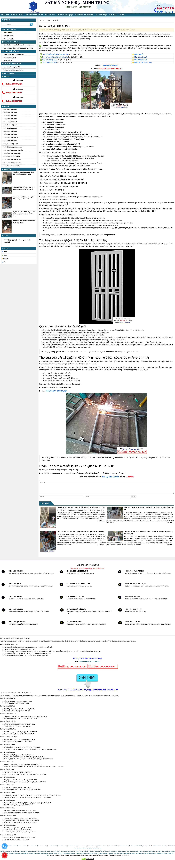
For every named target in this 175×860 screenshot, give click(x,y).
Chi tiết (101, 520)
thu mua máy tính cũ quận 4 (68, 851)
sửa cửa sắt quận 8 (74, 845)
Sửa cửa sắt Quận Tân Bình (11, 156)
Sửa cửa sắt (50, 15)
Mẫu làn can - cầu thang (143, 62)
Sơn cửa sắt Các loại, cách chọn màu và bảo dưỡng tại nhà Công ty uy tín (23, 188)
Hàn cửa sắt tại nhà (49, 60)
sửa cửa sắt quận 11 (106, 845)
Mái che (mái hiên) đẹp (65, 15)
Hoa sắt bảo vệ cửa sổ (34, 15)
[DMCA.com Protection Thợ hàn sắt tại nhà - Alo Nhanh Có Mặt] (87, 858)
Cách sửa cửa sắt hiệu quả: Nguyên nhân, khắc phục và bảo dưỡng (80, 531)
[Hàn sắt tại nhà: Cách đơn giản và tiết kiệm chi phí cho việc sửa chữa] (7, 178)
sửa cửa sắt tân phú (164, 845)
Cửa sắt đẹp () (8, 39)
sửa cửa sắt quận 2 (14, 845)
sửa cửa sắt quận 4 (34, 845)
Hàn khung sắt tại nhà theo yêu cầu (55, 57)
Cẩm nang (112, 15)
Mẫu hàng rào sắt (140, 60)
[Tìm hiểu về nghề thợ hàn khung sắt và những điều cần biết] (7, 226)
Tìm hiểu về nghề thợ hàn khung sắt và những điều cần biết (24, 221)
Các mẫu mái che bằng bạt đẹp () (13, 54)
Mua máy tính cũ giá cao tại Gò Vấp (145, 853)
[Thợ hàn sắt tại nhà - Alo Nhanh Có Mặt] (35, 6)
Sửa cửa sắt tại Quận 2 (10, 112)
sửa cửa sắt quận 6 (54, 845)
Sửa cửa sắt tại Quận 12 (10, 144)
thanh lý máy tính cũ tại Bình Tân (57, 853)
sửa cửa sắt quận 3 (24, 845)
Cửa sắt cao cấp (17, 15)
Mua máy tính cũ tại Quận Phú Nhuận (109, 853)
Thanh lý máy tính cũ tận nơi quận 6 (99, 851)
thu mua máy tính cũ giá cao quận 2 (28, 851)
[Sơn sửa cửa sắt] (106, 90)
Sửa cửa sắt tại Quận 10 (10, 137)
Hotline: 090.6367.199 (14, 101)
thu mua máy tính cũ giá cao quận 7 (117, 851)
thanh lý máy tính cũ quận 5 (82, 851)
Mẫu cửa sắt (138, 54)
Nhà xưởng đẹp (101, 15)
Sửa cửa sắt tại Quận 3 (10, 115)
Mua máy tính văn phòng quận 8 (135, 851)
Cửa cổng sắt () (8, 35)
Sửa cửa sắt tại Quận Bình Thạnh (13, 147)
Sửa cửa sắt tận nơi (49, 62)
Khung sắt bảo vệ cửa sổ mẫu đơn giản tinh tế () (18, 48)
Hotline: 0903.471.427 (14, 84)
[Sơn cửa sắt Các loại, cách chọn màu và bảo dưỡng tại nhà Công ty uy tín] (7, 190)
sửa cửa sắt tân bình (153, 845)
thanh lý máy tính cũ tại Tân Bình (91, 853)
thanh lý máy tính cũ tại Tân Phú (74, 853)
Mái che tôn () (7, 60)
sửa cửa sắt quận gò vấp (85, 848)
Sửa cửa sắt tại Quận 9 (10, 134)
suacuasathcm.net (110, 65)
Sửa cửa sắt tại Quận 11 (10, 140)
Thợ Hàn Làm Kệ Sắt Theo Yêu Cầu (55, 54)
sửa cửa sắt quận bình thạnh (129, 845)
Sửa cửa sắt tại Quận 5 (10, 122)
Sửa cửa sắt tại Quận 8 (10, 131)
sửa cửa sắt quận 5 (44, 845)
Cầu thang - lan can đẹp (84, 15)
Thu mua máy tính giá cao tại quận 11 (18, 853)
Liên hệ (121, 15)
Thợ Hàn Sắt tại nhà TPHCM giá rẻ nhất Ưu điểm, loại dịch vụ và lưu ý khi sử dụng (24, 214)
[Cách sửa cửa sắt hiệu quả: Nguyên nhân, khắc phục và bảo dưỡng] (7, 202)
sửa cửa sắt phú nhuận (142, 845)
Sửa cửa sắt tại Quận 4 (10, 118)
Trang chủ (5, 15)
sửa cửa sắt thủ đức (96, 848)
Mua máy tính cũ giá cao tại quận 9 (152, 851)
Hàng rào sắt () (8, 32)
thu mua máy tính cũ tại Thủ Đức (128, 853)
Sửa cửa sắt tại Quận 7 (10, 128)
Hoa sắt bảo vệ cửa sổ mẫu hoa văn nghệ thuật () (18, 45)
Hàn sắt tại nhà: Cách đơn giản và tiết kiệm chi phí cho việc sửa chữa (81, 507)
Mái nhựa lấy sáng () (9, 57)
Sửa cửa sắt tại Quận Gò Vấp (11, 153)
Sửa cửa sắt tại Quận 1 (10, 109)
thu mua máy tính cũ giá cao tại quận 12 (38, 853)
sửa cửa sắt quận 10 (95, 845)
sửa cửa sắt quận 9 (84, 845)
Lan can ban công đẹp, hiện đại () (13, 70)
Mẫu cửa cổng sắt (140, 57)
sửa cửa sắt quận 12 (116, 845)
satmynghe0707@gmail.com (89, 661)
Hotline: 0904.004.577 (14, 92)
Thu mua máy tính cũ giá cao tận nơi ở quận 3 (48, 851)
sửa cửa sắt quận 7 (64, 845)
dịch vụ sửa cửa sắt (110, 477)
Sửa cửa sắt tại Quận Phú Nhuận (13, 150)
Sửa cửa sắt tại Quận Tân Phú (12, 159)
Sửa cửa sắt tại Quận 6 (10, 125)
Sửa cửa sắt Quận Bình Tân (11, 166)
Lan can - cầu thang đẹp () (11, 67)
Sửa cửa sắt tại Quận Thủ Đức (12, 163)
